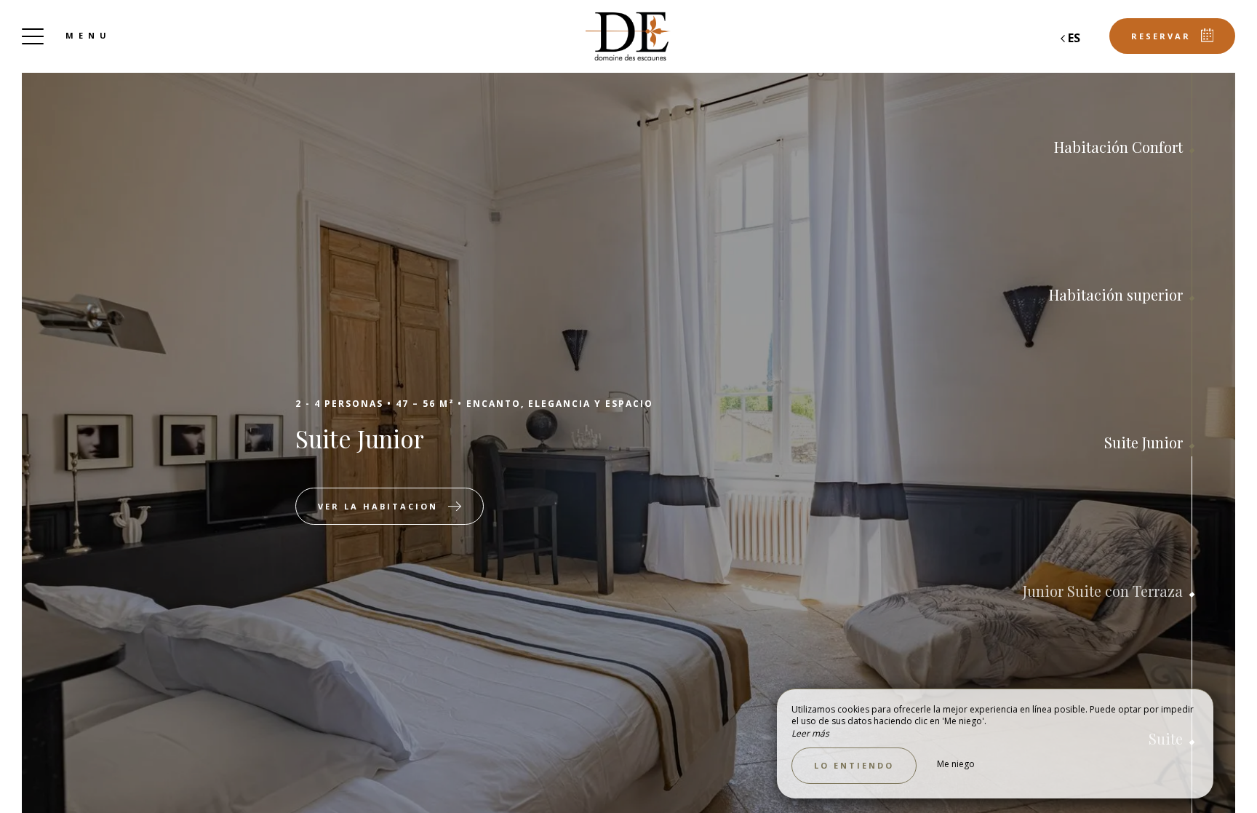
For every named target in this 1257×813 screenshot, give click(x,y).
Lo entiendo (854, 765)
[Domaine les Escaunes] (628, 36)
